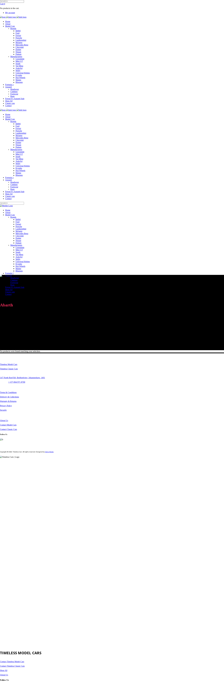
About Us (4, 420)
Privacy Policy (6, 406)
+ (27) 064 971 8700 (16, 382)
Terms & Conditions (8, 392)
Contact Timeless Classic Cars (12, 666)
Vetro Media (49, 452)
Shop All (3, 670)
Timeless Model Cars (8, 364)
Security (3, 410)
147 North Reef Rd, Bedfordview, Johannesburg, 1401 (22, 378)
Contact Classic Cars (8, 429)
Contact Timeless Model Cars (12, 661)
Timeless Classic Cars (9, 369)
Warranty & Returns (8, 401)
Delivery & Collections (9, 397)
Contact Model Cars (8, 425)
